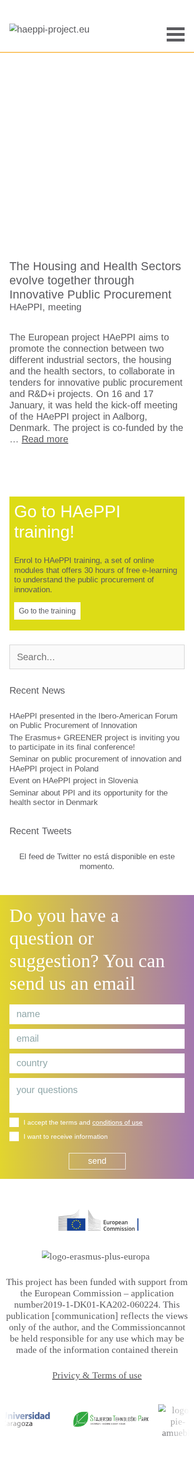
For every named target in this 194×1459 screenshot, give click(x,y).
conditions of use (117, 1122)
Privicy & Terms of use (97, 1375)
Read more (45, 439)
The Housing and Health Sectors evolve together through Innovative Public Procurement (95, 280)
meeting (64, 307)
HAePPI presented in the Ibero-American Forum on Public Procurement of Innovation (93, 721)
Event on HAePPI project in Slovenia (73, 780)
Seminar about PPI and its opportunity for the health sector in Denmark (88, 797)
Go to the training (47, 611)
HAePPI (25, 307)
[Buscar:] (97, 657)
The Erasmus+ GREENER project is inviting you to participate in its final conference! (94, 742)
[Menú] (175, 33)
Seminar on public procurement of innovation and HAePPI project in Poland (95, 763)
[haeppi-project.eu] (51, 33)
